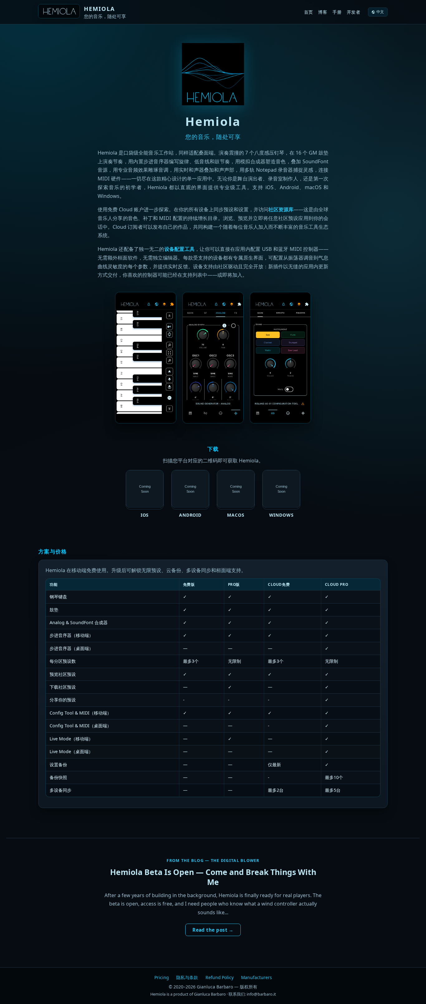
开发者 (354, 12)
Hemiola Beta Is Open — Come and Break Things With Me (213, 877)
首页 (308, 12)
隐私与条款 (187, 977)
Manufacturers (256, 977)
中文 (380, 12)
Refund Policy (220, 977)
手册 (337, 12)
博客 (322, 12)
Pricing (161, 977)
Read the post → (213, 930)
